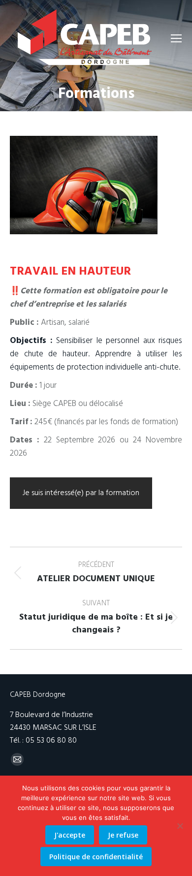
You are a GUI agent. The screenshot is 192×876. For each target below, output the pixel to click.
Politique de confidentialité (96, 856)
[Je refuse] (180, 826)
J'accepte (69, 835)
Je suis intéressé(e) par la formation (81, 493)
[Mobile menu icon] (176, 38)
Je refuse (123, 835)
